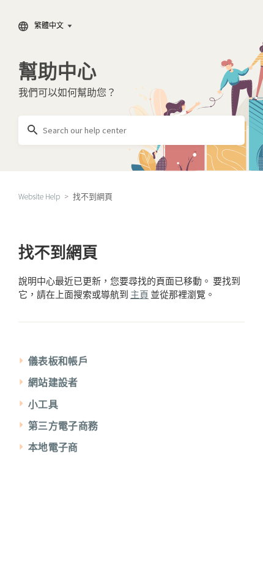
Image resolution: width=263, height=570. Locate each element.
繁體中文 (49, 25)
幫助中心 (57, 71)
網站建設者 (53, 382)
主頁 (139, 294)
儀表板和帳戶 (58, 361)
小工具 (43, 404)
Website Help (39, 196)
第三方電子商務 (63, 426)
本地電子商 (53, 447)
